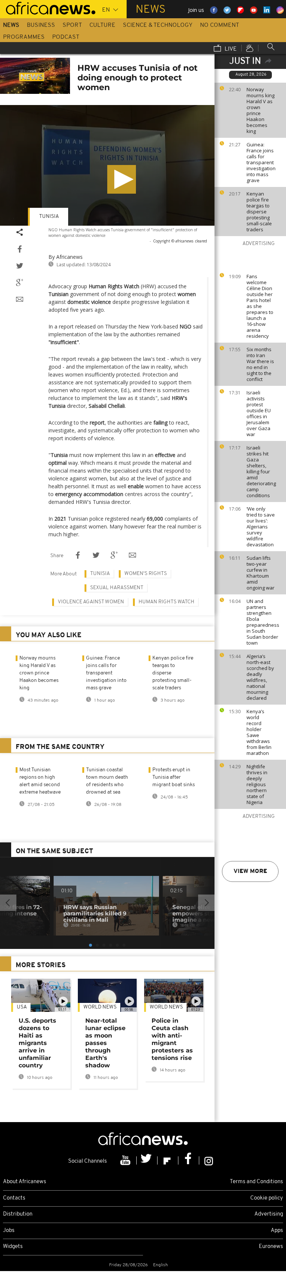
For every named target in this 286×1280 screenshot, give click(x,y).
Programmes (24, 37)
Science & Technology (158, 25)
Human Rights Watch (166, 602)
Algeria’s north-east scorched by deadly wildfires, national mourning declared (260, 677)
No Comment (219, 25)
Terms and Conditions (256, 1182)
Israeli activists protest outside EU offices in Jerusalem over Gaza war (259, 413)
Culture (102, 25)
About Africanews (24, 1182)
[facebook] (188, 1160)
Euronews (271, 1246)
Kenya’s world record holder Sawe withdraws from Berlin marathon (259, 732)
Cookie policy (266, 1198)
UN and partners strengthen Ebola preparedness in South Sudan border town (263, 622)
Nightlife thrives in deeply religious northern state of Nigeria (257, 784)
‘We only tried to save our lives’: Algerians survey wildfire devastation (261, 526)
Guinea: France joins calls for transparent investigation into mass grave (261, 162)
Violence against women (91, 602)
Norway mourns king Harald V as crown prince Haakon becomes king (260, 110)
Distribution (17, 1214)
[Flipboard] (168, 1160)
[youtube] (126, 1160)
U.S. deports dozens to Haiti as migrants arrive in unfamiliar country (37, 1043)
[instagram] (208, 1160)
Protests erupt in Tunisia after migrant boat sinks (173, 777)
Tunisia (49, 216)
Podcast (65, 37)
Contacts (14, 1198)
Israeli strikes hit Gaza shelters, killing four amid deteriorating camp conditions (261, 471)
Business (41, 25)
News (11, 25)
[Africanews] (47, 7)
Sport (72, 25)
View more (250, 871)
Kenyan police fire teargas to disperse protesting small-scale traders (259, 211)
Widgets (13, 1246)
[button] (121, 179)
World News (100, 1007)
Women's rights (145, 574)
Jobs (9, 1230)
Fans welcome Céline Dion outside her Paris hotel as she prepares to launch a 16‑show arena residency (260, 306)
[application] (107, 165)
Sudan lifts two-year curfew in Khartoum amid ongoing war (260, 573)
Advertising (268, 1214)
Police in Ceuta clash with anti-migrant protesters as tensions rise (172, 1039)
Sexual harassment (116, 588)
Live (230, 49)
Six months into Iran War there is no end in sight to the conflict (260, 364)
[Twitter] (147, 1160)
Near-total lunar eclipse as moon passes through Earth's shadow (105, 1043)
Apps (277, 1230)
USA (22, 1007)
